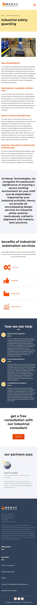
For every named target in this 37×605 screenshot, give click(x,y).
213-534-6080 (4, 520)
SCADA (3, 578)
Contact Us (18, 436)
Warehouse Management (8, 565)
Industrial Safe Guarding (9, 590)
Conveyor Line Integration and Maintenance (14, 584)
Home (2, 15)
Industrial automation (8, 571)
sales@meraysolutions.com (8, 522)
